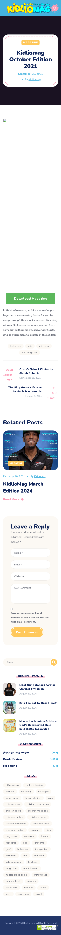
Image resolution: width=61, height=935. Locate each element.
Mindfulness (40, 874)
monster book (13, 881)
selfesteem (11, 887)
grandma (39, 842)
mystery (31, 881)
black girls (43, 791)
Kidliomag (35, 79)
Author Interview (16, 753)
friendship (11, 842)
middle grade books (16, 874)
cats (50, 797)
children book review (38, 804)
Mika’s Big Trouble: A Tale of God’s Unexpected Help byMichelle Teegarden (38, 725)
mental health (30, 868)
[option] (31, 466)
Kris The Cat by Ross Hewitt (38, 703)
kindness (33, 861)
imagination (41, 849)
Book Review (12, 759)
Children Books (13, 810)
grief (8, 849)
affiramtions (12, 785)
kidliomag (15, 346)
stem (8, 893)
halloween (22, 849)
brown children (33, 797)
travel (39, 893)
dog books (11, 836)
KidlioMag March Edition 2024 (23, 487)
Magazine (30, 42)
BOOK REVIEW (12, 797)
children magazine (38, 810)
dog (49, 829)
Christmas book (41, 823)
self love (28, 887)
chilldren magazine (16, 823)
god (25, 842)
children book (13, 804)
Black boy (26, 791)
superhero (23, 893)
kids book (44, 346)
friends (44, 836)
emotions (29, 836)
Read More (11, 499)
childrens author (14, 817)
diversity (35, 829)
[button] (30, 298)
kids (30, 346)
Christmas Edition (15, 829)
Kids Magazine (30, 352)
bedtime (10, 791)
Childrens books (38, 817)
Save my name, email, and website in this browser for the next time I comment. (30, 617)
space (43, 887)
